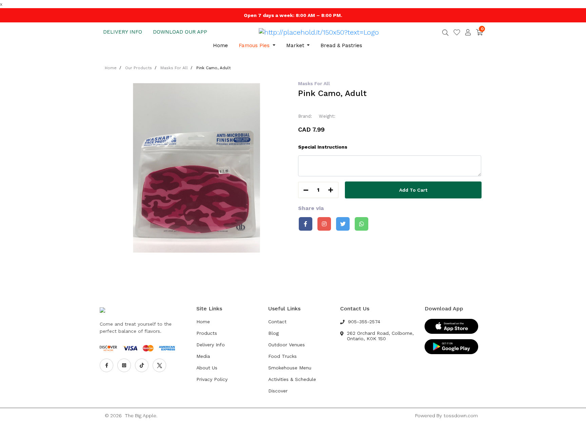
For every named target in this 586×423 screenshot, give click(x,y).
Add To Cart (413, 190)
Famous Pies (255, 45)
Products (206, 333)
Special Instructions (322, 147)
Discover (278, 390)
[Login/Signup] (468, 32)
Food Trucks (282, 356)
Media (203, 356)
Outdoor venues (286, 344)
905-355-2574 (364, 321)
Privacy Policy (212, 379)
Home (220, 45)
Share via (311, 208)
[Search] (445, 33)
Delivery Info (210, 344)
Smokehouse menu (289, 367)
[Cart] (479, 32)
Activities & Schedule (292, 379)
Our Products (138, 67)
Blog (273, 333)
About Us (206, 367)
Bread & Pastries (341, 45)
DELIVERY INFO (122, 32)
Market (296, 45)
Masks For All (174, 67)
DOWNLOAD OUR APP (180, 32)
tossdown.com (461, 415)
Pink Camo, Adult (213, 67)
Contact (277, 321)
